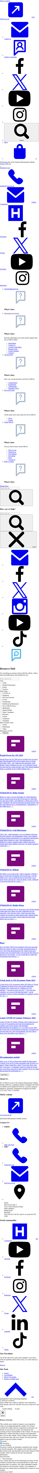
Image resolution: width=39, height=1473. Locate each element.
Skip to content (5, 1)
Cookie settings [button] (7, 1409)
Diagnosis (5, 695)
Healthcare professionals (10, 704)
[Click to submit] (16, 522)
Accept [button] (17, 1409)
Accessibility (8, 1375)
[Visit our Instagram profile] (19, 122)
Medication (6, 708)
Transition (5, 721)
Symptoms (5, 719)
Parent (4, 687)
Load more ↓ (4, 1074)
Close (34, 547)
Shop (6, 142)
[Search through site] (16, 497)
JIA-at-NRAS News (9, 706)
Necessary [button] (3, 1441)
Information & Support (11, 313)
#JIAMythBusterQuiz (11, 289)
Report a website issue (11, 1379)
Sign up (2, 1365)
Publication (6, 727)
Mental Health (7, 710)
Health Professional (8, 685)
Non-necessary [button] (5, 1456)
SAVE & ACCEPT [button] (6, 1472)
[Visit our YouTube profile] (19, 106)
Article (4, 725)
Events (4, 700)
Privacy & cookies (10, 1377)
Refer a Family (9, 461)
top (33, 1397)
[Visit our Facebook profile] (19, 73)
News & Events (9, 390)
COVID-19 (6, 693)
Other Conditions (8, 712)
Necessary (5, 1443)
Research (5, 714)
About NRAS (8, 422)
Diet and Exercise (8, 697)
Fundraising (6, 702)
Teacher (5, 689)
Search (21, 140)
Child (4, 683)
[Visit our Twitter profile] (19, 89)
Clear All (5, 733)
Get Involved (8, 355)
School (4, 716)
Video (4, 729)
